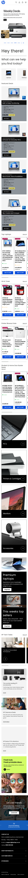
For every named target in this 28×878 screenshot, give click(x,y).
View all (25, 234)
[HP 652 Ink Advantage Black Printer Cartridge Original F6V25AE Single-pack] (7, 290)
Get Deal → (7, 118)
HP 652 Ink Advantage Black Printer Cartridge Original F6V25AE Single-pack (7, 301)
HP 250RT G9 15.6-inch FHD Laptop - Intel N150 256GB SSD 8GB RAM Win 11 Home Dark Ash (7, 389)
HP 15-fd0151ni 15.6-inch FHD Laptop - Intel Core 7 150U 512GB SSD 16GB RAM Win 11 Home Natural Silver (7, 255)
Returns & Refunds (5, 874)
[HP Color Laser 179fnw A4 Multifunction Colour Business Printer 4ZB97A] (7, 332)
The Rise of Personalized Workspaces (10, 650)
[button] (22, 2)
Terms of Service (20, 874)
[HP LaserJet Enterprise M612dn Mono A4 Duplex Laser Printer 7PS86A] (20, 332)
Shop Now (7, 589)
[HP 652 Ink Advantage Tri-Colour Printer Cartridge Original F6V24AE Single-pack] (20, 290)
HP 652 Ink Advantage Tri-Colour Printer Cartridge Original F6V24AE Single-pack (20, 302)
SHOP (4, 692)
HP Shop (6, 872)
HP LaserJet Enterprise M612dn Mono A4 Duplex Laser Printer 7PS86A (20, 343)
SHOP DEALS (6, 721)
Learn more (14, 813)
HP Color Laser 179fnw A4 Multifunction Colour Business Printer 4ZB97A (7, 343)
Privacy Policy (13, 874)
